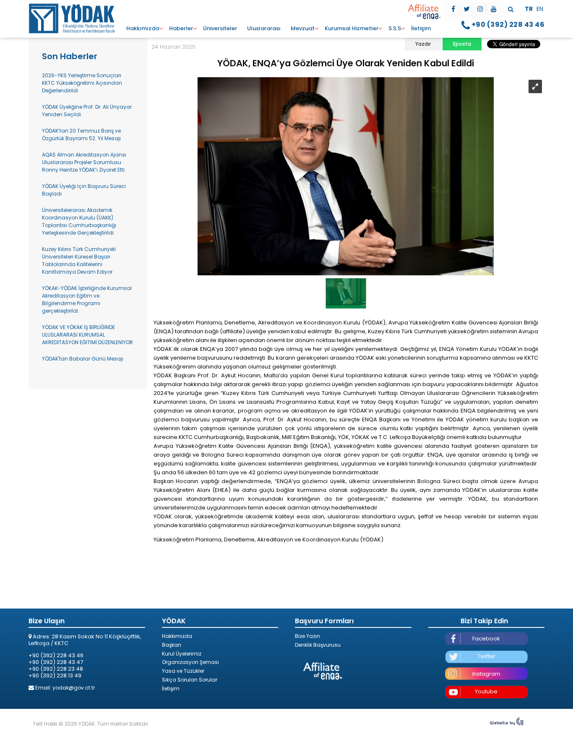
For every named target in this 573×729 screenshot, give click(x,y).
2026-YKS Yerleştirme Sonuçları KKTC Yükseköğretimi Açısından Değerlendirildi (82, 83)
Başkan (171, 644)
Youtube (486, 691)
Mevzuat (303, 28)
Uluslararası (264, 28)
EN (540, 9)
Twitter (486, 656)
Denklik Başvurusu (318, 644)
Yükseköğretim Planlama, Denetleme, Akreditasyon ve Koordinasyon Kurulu (73, 18)
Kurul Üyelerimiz (181, 653)
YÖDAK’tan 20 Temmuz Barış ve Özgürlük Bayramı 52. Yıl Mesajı (81, 134)
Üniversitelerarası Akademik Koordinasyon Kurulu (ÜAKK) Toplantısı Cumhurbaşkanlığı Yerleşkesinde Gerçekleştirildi (79, 221)
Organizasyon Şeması (190, 662)
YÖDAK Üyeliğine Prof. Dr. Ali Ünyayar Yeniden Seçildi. (87, 110)
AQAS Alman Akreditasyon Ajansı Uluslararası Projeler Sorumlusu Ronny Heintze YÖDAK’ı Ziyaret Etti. (84, 162)
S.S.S (394, 28)
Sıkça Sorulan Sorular (189, 679)
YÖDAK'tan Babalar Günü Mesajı (82, 358)
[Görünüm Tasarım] (507, 724)
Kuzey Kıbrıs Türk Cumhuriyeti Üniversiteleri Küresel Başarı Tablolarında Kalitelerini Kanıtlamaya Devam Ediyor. (79, 260)
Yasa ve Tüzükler (183, 670)
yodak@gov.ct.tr (73, 687)
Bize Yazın (307, 636)
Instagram (486, 674)
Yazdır (423, 43)
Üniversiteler (220, 28)
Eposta (462, 43)
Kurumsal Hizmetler (351, 28)
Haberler (181, 28)
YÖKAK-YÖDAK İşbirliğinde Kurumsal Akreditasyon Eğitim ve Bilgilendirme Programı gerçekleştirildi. (87, 299)
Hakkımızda (142, 28)
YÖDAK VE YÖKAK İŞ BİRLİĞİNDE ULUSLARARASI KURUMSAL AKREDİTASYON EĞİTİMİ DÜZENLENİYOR (87, 335)
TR (529, 9)
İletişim (421, 28)
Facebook (486, 639)
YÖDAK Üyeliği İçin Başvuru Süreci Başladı (84, 190)
